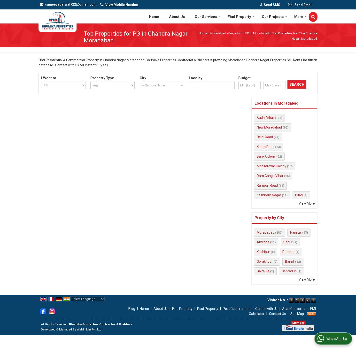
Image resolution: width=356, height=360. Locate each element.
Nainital (296, 232)
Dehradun (289, 271)
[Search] (313, 17)
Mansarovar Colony (271, 166)
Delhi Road (265, 137)
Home (154, 17)
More (298, 17)
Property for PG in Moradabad (248, 33)
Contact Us (277, 314)
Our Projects (273, 17)
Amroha (263, 242)
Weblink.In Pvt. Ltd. (89, 329)
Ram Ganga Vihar (270, 176)
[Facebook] (43, 311)
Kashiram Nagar (269, 195)
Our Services (206, 17)
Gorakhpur (265, 261)
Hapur (288, 242)
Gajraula (263, 271)
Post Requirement (237, 309)
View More (307, 203)
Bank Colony (266, 156)
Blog (131, 309)
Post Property (207, 309)
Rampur (288, 252)
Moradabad (218, 33)
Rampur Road (267, 185)
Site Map (297, 314)
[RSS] (311, 314)
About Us (177, 17)
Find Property (239, 17)
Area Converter (294, 309)
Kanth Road (265, 147)
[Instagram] (52, 311)
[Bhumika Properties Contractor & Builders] (57, 21)
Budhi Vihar (265, 118)
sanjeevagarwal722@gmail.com (71, 4)
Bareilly (290, 261)
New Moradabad (269, 127)
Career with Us (266, 309)
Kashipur (263, 252)
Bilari (299, 195)
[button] (121, 5)
